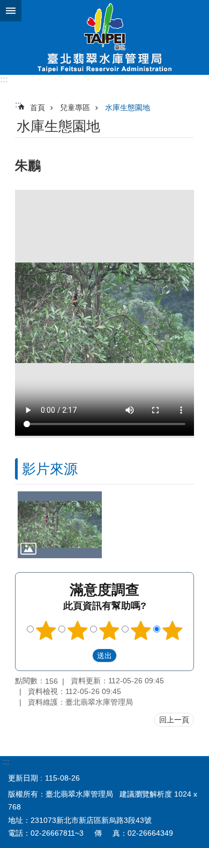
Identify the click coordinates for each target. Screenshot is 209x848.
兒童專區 (75, 107)
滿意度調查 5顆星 (172, 630)
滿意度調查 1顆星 (46, 630)
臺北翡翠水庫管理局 (104, 37)
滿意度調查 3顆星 (109, 630)
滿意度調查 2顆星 (78, 630)
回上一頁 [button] (174, 719)
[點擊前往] (60, 524)
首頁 (37, 107)
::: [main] (18, 104)
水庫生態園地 (127, 107)
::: (4, 79)
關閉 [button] (10, 10)
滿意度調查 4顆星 (141, 630)
